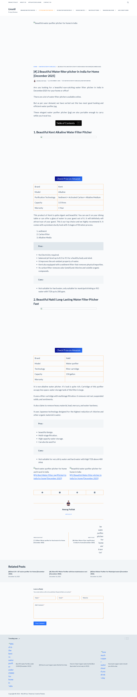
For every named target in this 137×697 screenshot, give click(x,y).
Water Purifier (85, 80)
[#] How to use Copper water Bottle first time (53, 665)
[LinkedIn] (94, 492)
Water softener (94, 10)
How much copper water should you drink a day (117, 665)
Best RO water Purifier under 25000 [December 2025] (25, 665)
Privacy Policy (13, 2)
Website (85, 598)
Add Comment (39, 605)
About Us (23, 2)
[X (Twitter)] (59, 492)
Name (37, 598)
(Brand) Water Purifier (28, 10)
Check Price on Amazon (68, 178)
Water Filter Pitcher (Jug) (72, 80)
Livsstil (12, 9)
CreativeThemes (40, 694)
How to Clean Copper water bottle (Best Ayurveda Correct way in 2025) (82, 665)
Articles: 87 (68, 514)
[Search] (128, 2)
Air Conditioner (123, 10)
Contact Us (47, 2)
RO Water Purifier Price (64, 10)
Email (61, 598)
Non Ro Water (80, 10)
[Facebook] (42, 492)
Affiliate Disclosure (34, 2)
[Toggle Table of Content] (78, 122)
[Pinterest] (77, 492)
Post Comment (40, 623)
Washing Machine (108, 10)
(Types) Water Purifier (46, 10)
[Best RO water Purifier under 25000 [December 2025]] (11, 665)
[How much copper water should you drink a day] (103, 665)
